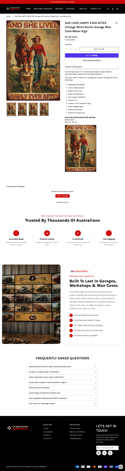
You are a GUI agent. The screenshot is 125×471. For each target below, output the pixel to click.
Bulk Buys (59, 9)
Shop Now (70, 9)
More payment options (92, 60)
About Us (83, 9)
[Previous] (29, 2)
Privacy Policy (75, 428)
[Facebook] (98, 453)
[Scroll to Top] (63, 460)
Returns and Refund (77, 432)
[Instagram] (104, 453)
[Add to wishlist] (116, 23)
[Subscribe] (116, 448)
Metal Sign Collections (43, 9)
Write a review (62, 196)
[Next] (95, 2)
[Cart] (117, 9)
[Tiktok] (110, 453)
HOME (28, 9)
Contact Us (47, 438)
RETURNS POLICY (76, 435)
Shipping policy (75, 438)
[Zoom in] (56, 24)
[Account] (112, 9)
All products (48, 432)
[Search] (108, 9)
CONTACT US (95, 9)
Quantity (68, 44)
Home (8, 16)
